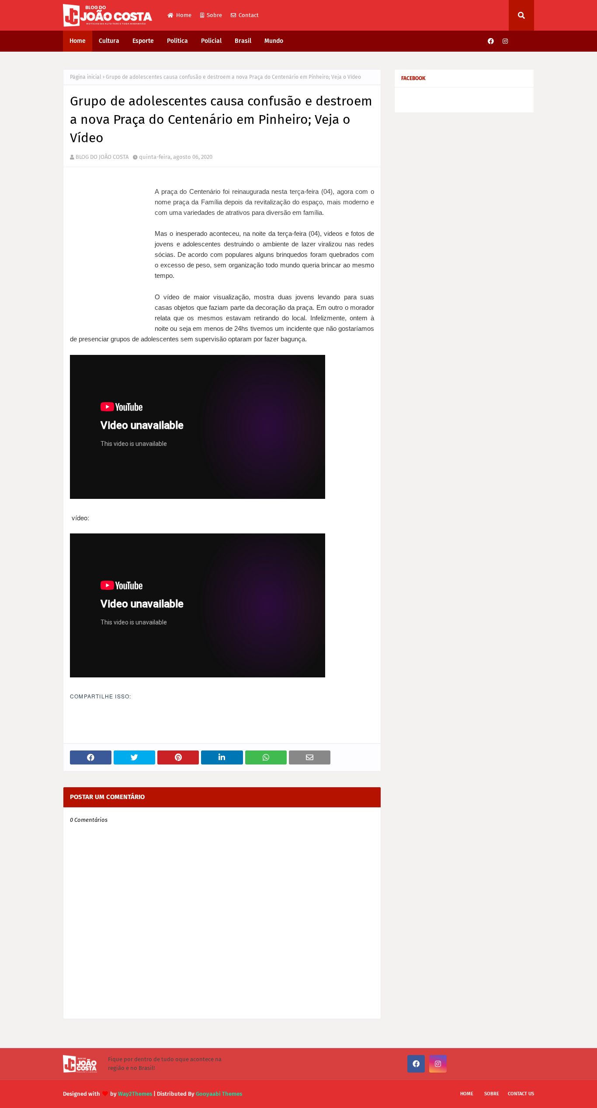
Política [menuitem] (177, 41)
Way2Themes (135, 1093)
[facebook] (491, 41)
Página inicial (85, 77)
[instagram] (505, 41)
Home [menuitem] (77, 41)
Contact (249, 15)
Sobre (214, 15)
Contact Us (521, 1094)
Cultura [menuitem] (109, 41)
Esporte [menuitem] (143, 41)
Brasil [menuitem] (243, 41)
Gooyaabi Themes (219, 1093)
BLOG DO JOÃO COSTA (102, 157)
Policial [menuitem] (211, 41)
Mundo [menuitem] (273, 41)
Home (183, 15)
